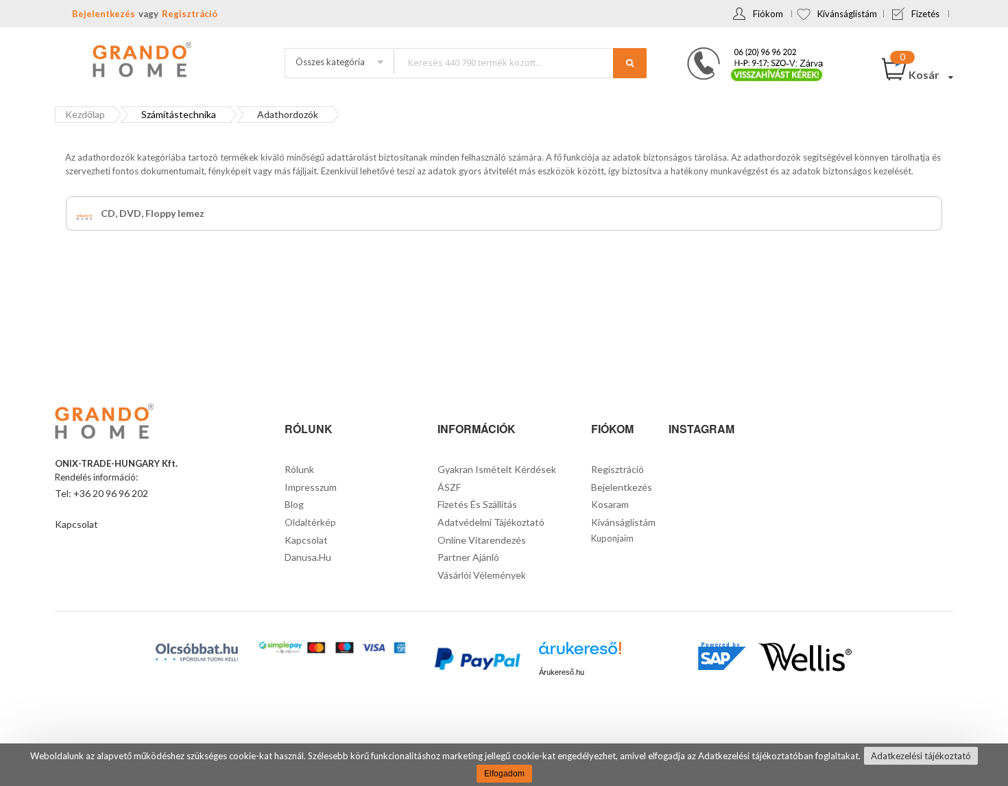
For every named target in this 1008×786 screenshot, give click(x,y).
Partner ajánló (468, 557)
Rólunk (299, 469)
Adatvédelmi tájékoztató (490, 522)
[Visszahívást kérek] (749, 51)
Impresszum (311, 487)
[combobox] (520, 62)
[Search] (630, 63)
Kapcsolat (76, 524)
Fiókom (768, 13)
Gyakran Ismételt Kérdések (496, 469)
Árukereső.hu (561, 672)
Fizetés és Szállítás (477, 504)
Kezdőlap (85, 114)
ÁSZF (449, 487)
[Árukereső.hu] (580, 653)
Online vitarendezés (481, 540)
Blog (294, 504)
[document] (504, 765)
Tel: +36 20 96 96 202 (101, 493)
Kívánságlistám (847, 13)
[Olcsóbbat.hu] (197, 652)
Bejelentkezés (103, 13)
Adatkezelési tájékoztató (921, 755)
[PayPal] (476, 661)
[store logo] (140, 61)
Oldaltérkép (310, 522)
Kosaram (610, 504)
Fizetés (925, 13)
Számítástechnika (178, 114)
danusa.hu (308, 557)
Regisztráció (189, 13)
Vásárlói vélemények (481, 575)
